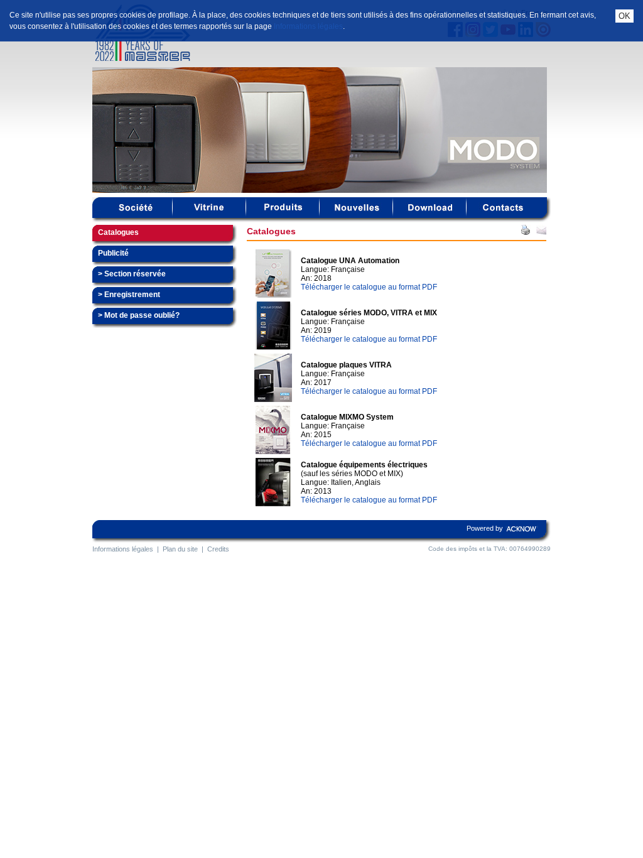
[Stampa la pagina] (526, 232)
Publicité (113, 253)
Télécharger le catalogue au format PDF (369, 287)
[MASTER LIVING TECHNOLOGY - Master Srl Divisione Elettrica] (158, 58)
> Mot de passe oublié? (139, 315)
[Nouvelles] (356, 215)
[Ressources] (430, 215)
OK (624, 16)
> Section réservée (132, 273)
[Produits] (283, 215)
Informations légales (308, 26)
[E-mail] (541, 232)
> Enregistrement (129, 294)
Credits (218, 549)
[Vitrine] (209, 215)
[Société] (136, 215)
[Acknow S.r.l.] (521, 535)
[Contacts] (503, 215)
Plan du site (180, 549)
